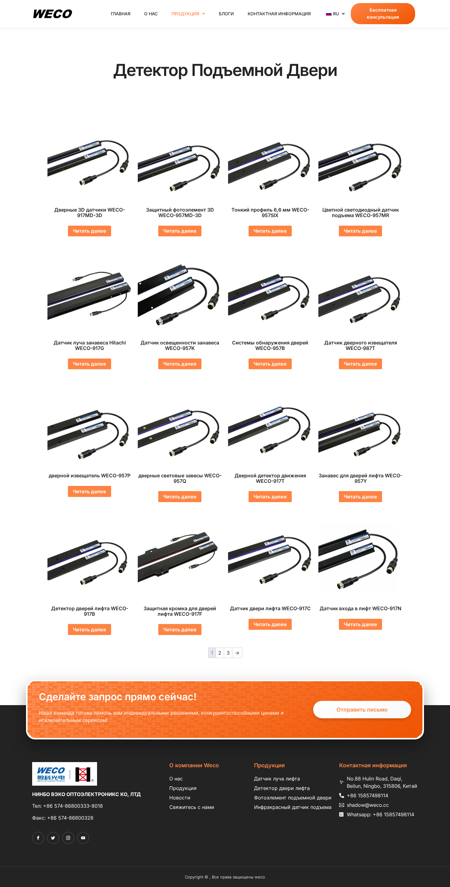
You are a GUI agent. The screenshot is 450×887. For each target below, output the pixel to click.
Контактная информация (279, 13)
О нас (151, 13)
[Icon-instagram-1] (68, 838)
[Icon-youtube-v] (83, 838)
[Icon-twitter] (53, 838)
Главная (120, 13)
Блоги (226, 13)
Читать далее (89, 231)
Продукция (185, 13)
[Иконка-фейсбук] (38, 838)
